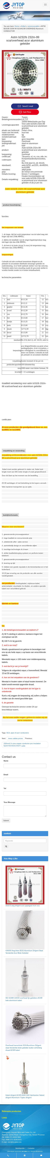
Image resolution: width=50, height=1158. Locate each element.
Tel (5, 788)
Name (6, 761)
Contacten (31, 1148)
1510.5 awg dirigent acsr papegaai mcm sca (23, 906)
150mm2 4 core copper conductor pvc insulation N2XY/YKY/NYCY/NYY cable (22, 744)
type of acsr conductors (20, 733)
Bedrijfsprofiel (20, 1148)
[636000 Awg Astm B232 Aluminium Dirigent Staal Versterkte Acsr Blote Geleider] (25, 930)
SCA (8, 733)
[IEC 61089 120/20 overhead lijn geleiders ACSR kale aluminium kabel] (25, 977)
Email (6, 775)
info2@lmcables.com (14, 1142)
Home (17, 26)
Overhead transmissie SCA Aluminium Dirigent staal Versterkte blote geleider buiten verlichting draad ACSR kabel (24, 1047)
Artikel (23, 26)
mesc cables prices (15, 738)
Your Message (9, 802)
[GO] (6, 846)
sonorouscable (33, 26)
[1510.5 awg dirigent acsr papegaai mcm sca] (25, 885)
